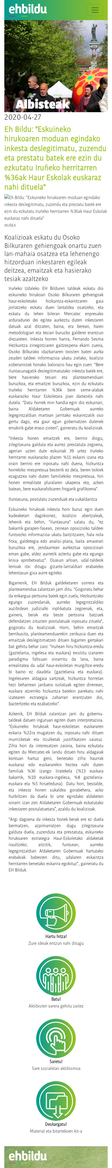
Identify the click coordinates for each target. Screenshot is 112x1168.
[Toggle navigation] (95, 10)
